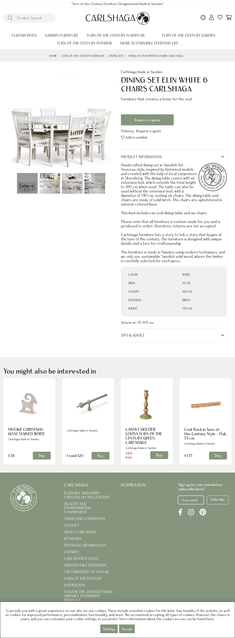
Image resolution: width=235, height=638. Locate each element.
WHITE (186, 274)
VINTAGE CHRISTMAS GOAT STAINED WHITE (26, 431)
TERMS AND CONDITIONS (84, 519)
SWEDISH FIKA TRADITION (85, 565)
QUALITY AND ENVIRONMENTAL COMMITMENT (78, 508)
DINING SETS (116, 55)
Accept (126, 629)
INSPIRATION (74, 585)
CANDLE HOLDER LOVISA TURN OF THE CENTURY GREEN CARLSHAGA (144, 436)
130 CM (187, 308)
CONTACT (72, 525)
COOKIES (71, 552)
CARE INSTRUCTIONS (81, 558)
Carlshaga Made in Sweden (141, 72)
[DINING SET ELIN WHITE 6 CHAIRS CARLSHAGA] (27, 183)
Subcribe (218, 499)
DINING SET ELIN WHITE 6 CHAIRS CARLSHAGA (156, 55)
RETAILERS (72, 538)
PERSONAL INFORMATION (85, 545)
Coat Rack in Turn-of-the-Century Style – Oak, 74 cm (205, 433)
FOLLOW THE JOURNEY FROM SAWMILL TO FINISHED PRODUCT (88, 596)
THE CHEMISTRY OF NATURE (86, 572)
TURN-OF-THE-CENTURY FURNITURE (116, 35)
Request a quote (147, 120)
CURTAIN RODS (24, 35)
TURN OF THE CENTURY (83, 578)
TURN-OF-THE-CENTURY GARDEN (188, 35)
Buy (101, 456)
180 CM (187, 291)
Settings (109, 629)
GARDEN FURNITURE (61, 35)
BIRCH (186, 300)
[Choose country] (203, 18)
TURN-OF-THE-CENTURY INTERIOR (84, 43)
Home (53, 55)
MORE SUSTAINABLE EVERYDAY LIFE (149, 43)
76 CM (186, 283)
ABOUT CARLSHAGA (80, 532)
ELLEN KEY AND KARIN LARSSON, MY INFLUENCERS (86, 495)
